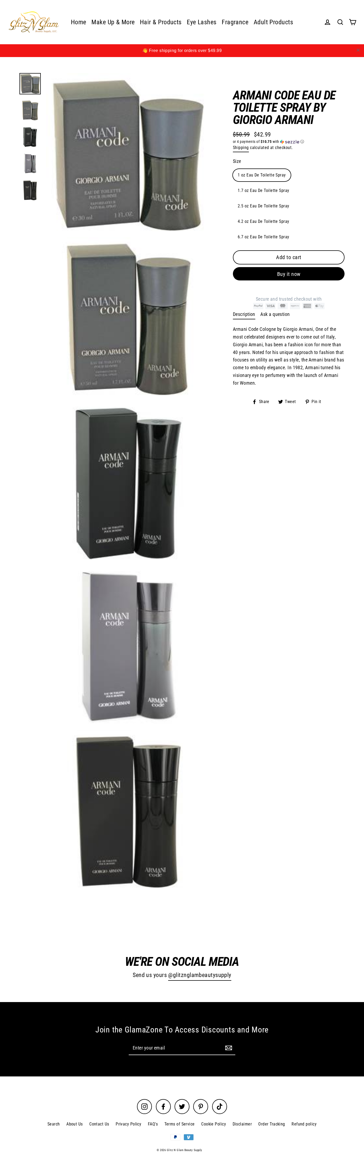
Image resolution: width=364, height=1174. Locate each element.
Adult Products (273, 22)
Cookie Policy (213, 1124)
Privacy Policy (128, 1124)
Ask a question (275, 314)
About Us (74, 1124)
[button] (289, 141)
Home (78, 22)
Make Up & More (113, 22)
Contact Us (99, 1124)
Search (53, 1124)
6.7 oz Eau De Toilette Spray (263, 236)
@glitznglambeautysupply (199, 975)
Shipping (241, 147)
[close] (358, 50)
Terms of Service (179, 1124)
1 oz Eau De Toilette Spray (262, 175)
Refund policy (304, 1124)
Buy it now (289, 274)
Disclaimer (242, 1124)
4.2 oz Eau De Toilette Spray (263, 221)
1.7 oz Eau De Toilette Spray (263, 190)
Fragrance (235, 22)
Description (244, 314)
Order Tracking (271, 1124)
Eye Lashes (202, 22)
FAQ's (153, 1124)
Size (237, 161)
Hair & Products (161, 22)
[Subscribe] (227, 1048)
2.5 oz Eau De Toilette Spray (263, 205)
